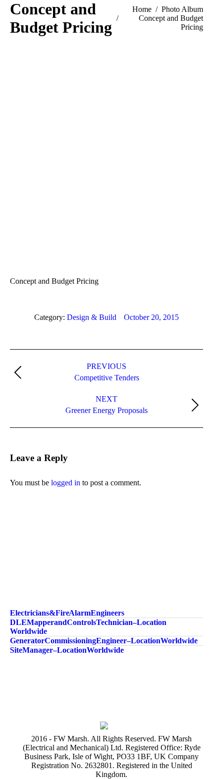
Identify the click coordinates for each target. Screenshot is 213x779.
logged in (65, 482)
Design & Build (91, 317)
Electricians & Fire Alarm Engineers (67, 613)
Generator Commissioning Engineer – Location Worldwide (104, 640)
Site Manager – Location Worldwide (67, 650)
